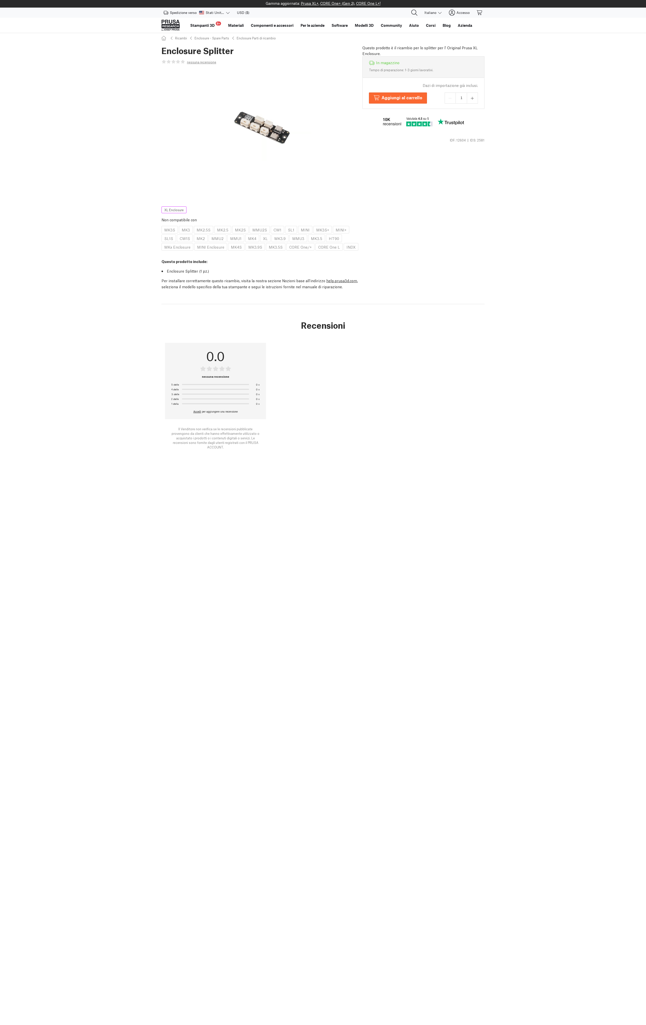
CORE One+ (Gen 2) (337, 3)
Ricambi (181, 38)
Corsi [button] (431, 25)
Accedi (197, 411)
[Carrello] (480, 12)
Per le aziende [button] (313, 25)
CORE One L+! (368, 3)
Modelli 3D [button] (364, 25)
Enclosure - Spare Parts (212, 38)
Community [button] (391, 25)
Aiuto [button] (414, 25)
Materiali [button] (236, 25)
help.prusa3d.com (341, 280)
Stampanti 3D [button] (205, 25)
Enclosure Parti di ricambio (256, 38)
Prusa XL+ (309, 3)
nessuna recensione (201, 62)
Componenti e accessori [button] (272, 25)
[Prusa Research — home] (170, 25)
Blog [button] (447, 25)
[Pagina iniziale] (165, 38)
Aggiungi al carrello (402, 97)
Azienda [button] (465, 25)
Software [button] (340, 25)
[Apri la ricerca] (414, 12)
